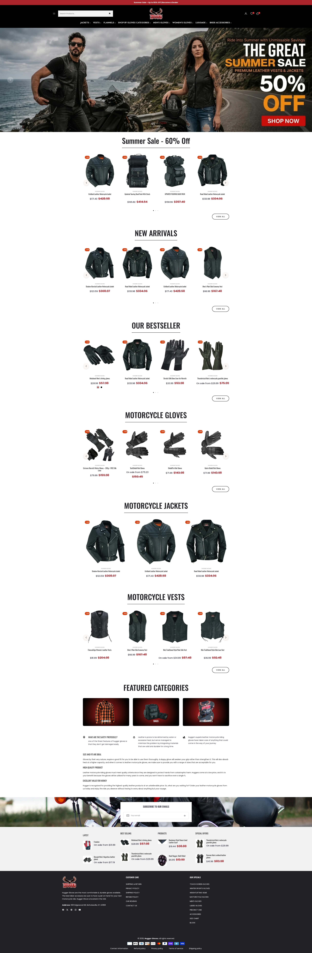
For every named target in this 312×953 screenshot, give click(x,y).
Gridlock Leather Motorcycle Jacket (99, 194)
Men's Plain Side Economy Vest (212, 286)
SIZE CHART (194, 918)
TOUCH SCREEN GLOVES (199, 884)
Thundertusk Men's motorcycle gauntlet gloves (212, 378)
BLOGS (192, 923)
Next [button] (302, 80)
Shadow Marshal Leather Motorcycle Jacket (100, 286)
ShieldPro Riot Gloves (175, 468)
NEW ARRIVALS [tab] (156, 232)
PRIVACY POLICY (132, 888)
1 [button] (153, 126)
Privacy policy (157, 948)
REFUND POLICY (132, 897)
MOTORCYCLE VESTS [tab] (156, 596)
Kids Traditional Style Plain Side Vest (175, 650)
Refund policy (140, 948)
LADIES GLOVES (196, 905)
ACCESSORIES (195, 914)
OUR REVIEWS (131, 901)
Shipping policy (195, 948)
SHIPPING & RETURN (133, 884)
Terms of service (176, 948)
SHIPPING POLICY (133, 892)
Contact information (119, 948)
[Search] (110, 13)
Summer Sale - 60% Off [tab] (156, 140)
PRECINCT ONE (196, 910)
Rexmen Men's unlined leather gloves (216, 856)
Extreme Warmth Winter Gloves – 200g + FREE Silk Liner (99, 469)
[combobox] (85, 13)
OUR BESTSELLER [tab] (156, 325)
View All (220, 398)
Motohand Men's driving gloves (100, 378)
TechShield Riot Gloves (137, 468)
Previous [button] (10, 80)
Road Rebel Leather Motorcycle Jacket (212, 194)
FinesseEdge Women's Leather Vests (100, 650)
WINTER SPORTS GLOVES (200, 888)
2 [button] (159, 126)
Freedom (96, 842)
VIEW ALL (220, 216)
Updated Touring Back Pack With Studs (137, 194)
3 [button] (157, 210)
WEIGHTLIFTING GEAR (198, 892)
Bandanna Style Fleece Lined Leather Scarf (178, 841)
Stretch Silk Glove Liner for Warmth (174, 378)
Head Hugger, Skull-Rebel (177, 856)
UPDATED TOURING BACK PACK (175, 194)
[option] (100, 180)
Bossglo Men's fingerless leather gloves (104, 858)
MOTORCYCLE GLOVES (199, 897)
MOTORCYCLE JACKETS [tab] (156, 505)
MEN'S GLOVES (195, 901)
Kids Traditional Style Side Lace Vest (212, 650)
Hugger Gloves (100, 191)
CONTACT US (131, 905)
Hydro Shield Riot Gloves (213, 468)
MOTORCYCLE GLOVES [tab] (156, 414)
